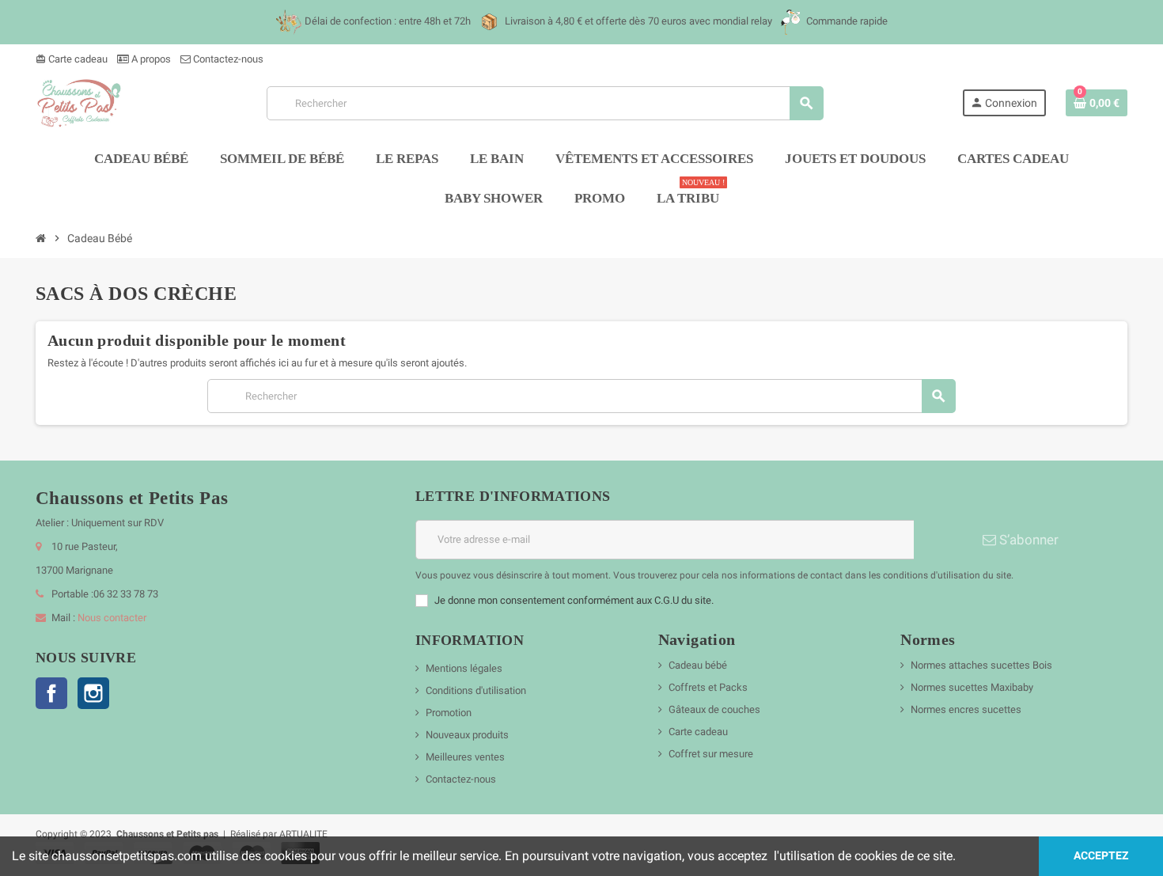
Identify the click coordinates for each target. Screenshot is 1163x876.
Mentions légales (464, 668)
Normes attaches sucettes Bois (981, 665)
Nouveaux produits (467, 735)
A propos (150, 59)
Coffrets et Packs (708, 687)
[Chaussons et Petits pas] (82, 102)
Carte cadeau (72, 59)
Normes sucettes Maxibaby (972, 687)
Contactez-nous (227, 59)
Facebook (51, 693)
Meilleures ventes (465, 757)
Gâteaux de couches (714, 709)
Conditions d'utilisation (476, 690)
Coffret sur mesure (711, 754)
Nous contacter (112, 618)
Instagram (93, 693)
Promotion (449, 713)
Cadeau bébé (698, 665)
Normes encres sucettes (966, 709)
